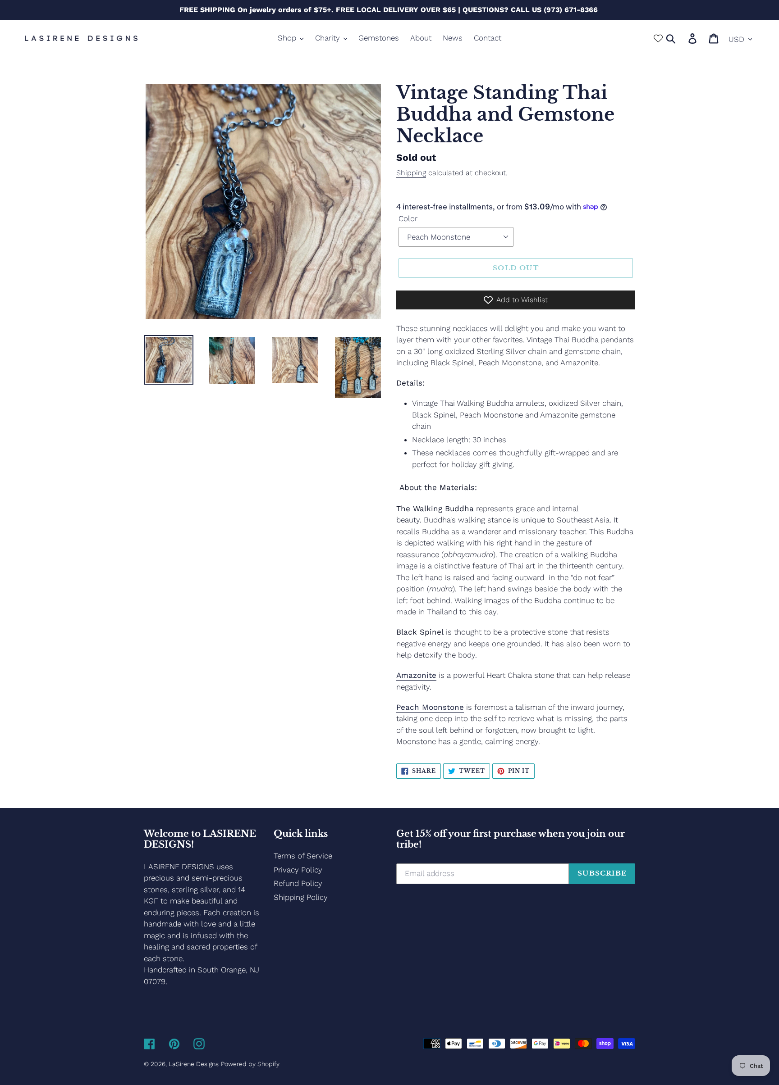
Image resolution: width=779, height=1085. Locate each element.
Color (408, 218)
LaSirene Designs (194, 1063)
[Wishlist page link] (658, 38)
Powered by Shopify (250, 1063)
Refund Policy (298, 883)
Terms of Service (303, 855)
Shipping (411, 172)
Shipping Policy (301, 897)
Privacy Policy (298, 869)
